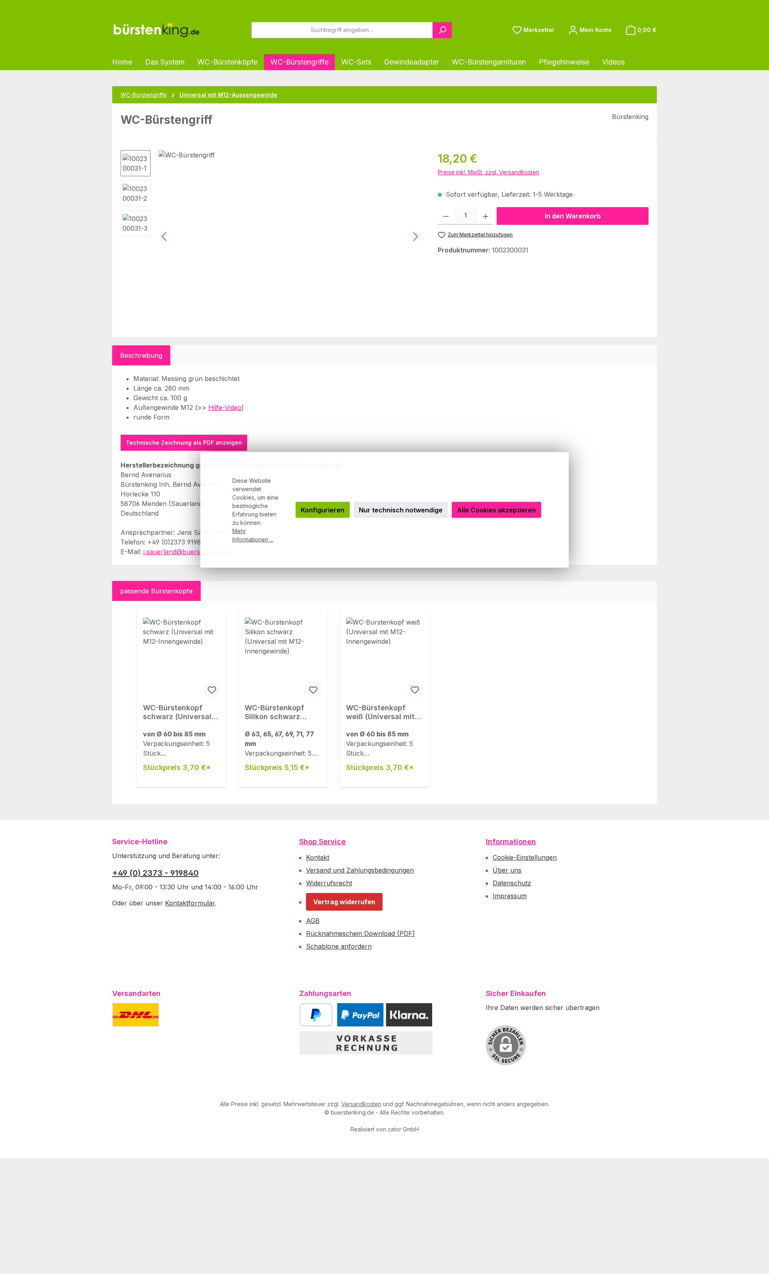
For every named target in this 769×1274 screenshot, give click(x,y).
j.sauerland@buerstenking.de (187, 552)
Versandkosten (361, 1104)
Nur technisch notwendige (401, 510)
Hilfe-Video (225, 407)
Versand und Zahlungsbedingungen (360, 870)
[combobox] (342, 30)
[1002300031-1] (290, 236)
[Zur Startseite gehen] (156, 30)
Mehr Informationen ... (253, 535)
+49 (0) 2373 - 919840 (155, 873)
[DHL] (135, 1015)
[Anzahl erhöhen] (485, 216)
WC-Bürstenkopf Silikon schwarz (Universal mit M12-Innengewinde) (279, 712)
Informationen (511, 841)
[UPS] (175, 1015)
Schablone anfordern (339, 946)
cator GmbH (403, 1129)
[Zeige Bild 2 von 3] (197, 314)
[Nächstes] (415, 237)
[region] (271, 236)
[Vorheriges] (165, 237)
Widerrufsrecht (329, 883)
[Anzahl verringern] (446, 216)
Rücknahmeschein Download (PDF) (360, 933)
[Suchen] (442, 30)
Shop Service (322, 841)
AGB (313, 921)
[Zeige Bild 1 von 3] (179, 314)
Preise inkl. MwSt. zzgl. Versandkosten (488, 172)
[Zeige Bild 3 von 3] (214, 314)
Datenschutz (512, 883)
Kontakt (317, 857)
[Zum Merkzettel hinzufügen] (212, 689)
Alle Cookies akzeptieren (496, 510)
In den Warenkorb (573, 216)
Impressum (510, 896)
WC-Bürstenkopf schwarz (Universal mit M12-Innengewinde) (177, 712)
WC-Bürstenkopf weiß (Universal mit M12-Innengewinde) (381, 712)
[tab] (141, 355)
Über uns (507, 870)
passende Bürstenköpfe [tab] (156, 591)
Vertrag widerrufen (344, 902)
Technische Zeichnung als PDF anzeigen (184, 442)
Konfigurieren (322, 510)
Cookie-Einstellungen (525, 857)
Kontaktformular (190, 903)
